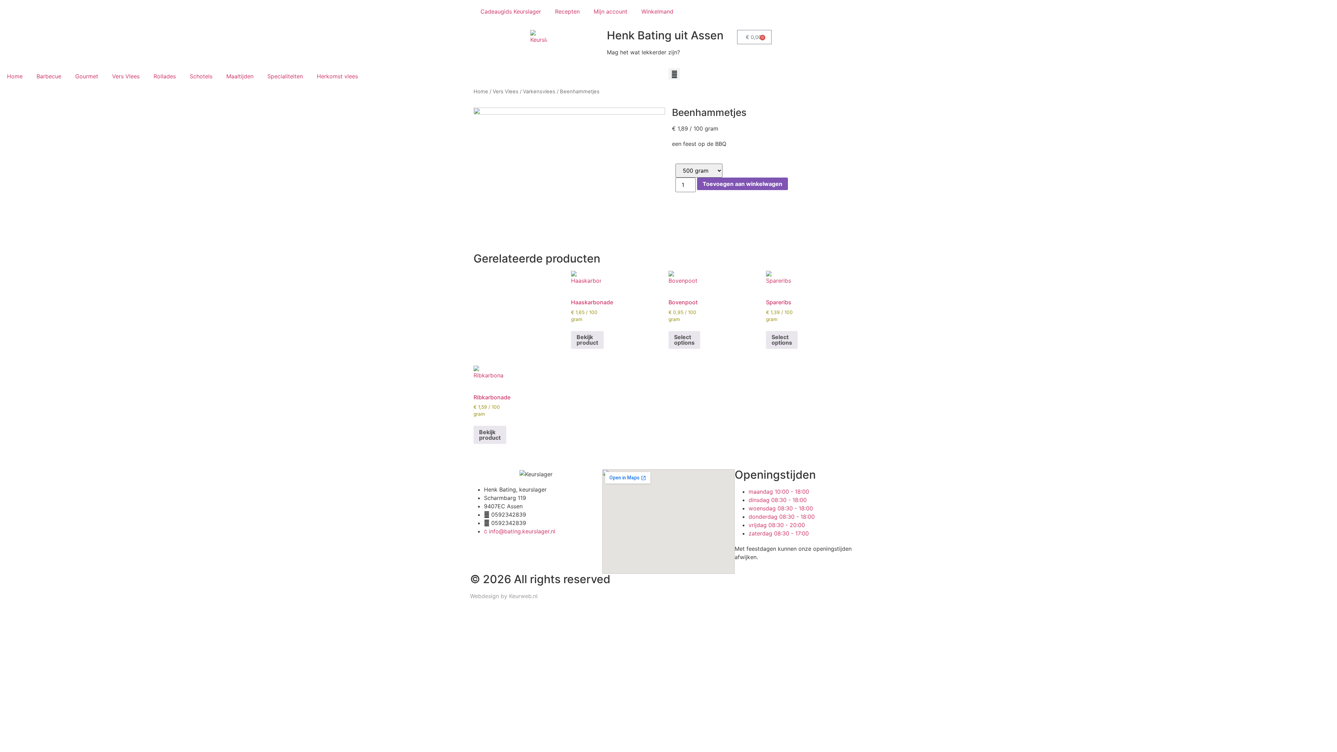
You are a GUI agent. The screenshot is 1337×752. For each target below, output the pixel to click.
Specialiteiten (285, 76)
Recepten (567, 11)
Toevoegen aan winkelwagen (742, 183)
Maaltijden (239, 76)
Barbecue (49, 76)
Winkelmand (657, 11)
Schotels (201, 76)
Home (15, 76)
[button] (674, 74)
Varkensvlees (539, 91)
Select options (684, 340)
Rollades (165, 76)
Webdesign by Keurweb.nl (504, 596)
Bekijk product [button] (587, 340)
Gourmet (86, 76)
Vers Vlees (126, 76)
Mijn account (610, 11)
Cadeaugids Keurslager (510, 11)
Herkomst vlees (337, 76)
